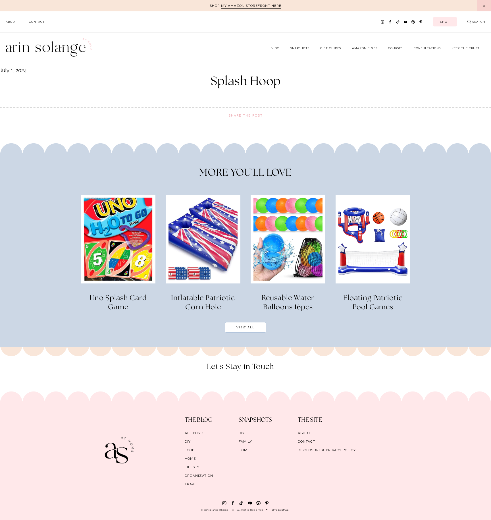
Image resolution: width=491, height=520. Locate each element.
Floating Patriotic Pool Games (373, 303)
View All (245, 327)
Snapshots (299, 48)
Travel (192, 484)
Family (245, 442)
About (11, 21)
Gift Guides (330, 48)
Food (190, 450)
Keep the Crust (466, 48)
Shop (445, 21)
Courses (395, 48)
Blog (275, 48)
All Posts (195, 433)
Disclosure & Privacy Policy (327, 450)
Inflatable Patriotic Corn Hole (203, 303)
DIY (188, 442)
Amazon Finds (364, 48)
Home (190, 459)
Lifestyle (194, 467)
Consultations (427, 48)
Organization (199, 476)
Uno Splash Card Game (118, 303)
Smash (286, 509)
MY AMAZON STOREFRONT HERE (251, 6)
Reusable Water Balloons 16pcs (288, 303)
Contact (37, 21)
